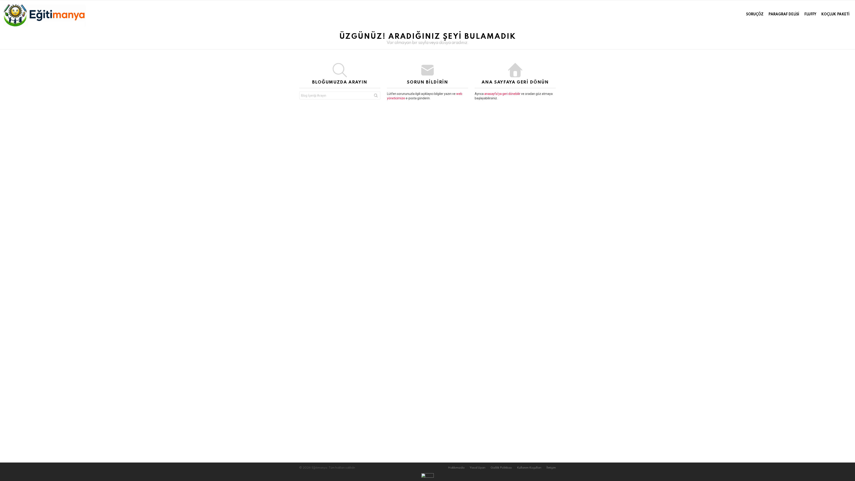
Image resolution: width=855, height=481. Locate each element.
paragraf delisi (783, 14)
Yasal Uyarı (477, 467)
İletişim (551, 467)
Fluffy (810, 14)
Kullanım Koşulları (529, 467)
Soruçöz (754, 14)
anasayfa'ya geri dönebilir (502, 94)
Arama (375, 96)
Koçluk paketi (835, 14)
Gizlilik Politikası (501, 467)
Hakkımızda (456, 467)
